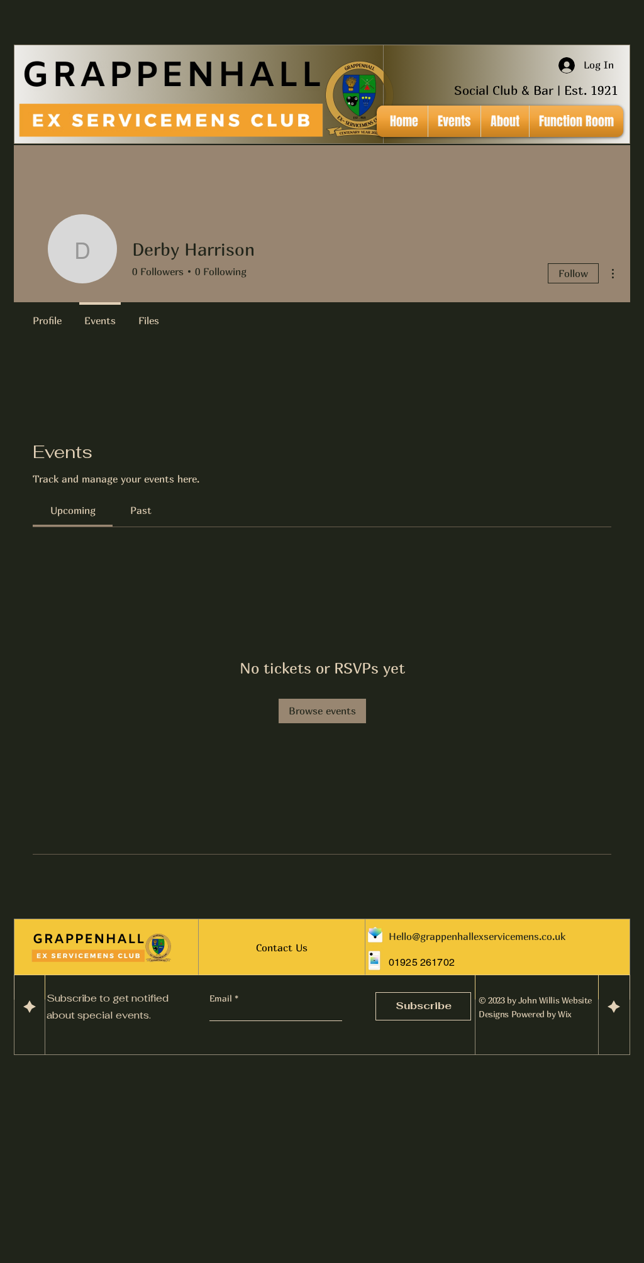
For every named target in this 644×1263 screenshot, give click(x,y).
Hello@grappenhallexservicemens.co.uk (477, 936)
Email (222, 998)
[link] (73, 510)
